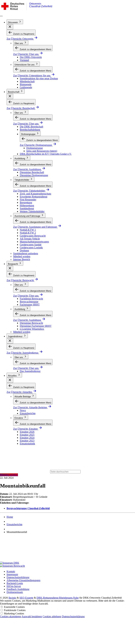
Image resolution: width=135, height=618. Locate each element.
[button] (10, 27)
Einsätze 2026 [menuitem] (27, 431)
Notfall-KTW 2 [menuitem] (28, 232)
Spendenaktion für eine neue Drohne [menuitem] (39, 78)
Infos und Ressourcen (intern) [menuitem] (41, 151)
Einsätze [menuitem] (19, 418)
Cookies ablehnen (52, 616)
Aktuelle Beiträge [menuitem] (22, 396)
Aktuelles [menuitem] (12, 375)
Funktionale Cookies (15, 610)
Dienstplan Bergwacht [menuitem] (31, 323)
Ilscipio (12, 597)
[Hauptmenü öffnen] (1, 16)
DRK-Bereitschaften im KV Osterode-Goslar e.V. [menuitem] (46, 153)
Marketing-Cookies (14, 613)
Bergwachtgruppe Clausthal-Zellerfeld (28, 508)
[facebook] (67, 548)
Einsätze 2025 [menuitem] (27, 434)
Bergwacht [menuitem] (13, 264)
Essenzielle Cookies (14, 607)
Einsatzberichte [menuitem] (28, 413)
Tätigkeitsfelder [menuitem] (22, 180)
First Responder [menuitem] (28, 199)
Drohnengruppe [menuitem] (28, 134)
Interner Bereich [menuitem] (21, 259)
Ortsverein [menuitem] (13, 22)
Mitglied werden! (9, 474)
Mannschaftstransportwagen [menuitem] (34, 241)
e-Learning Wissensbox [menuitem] (32, 328)
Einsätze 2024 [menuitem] (27, 437)
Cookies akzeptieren (10, 616)
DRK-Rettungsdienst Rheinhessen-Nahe (58, 597)
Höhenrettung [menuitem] (27, 205)
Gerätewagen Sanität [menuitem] (30, 244)
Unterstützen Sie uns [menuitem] (24, 64)
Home (10, 516)
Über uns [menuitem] (19, 43)
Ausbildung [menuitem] (20, 158)
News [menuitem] (23, 410)
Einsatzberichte (14, 524)
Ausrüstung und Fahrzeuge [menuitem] (27, 216)
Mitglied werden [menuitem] (21, 256)
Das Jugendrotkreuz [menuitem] (30, 371)
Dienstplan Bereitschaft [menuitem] (32, 172)
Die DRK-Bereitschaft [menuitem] (31, 126)
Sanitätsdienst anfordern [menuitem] (25, 253)
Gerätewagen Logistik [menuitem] (31, 247)
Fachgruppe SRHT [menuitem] (30, 304)
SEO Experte (26, 597)
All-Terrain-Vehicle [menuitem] (30, 238)
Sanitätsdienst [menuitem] (27, 208)
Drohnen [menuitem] (24, 250)
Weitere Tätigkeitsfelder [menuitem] (32, 211)
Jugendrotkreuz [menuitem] (15, 336)
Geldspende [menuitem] (26, 87)
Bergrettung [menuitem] (26, 202)
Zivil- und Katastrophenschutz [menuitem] (35, 193)
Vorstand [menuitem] (24, 60)
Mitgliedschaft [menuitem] (27, 81)
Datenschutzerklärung (73, 616)
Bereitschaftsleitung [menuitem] (30, 129)
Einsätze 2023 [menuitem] (27, 440)
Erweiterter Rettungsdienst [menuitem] (33, 196)
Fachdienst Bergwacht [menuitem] (31, 298)
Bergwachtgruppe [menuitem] (29, 301)
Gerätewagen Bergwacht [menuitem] (33, 235)
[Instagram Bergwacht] (67, 565)
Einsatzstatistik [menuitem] (27, 443)
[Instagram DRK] (67, 562)
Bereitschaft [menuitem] (14, 92)
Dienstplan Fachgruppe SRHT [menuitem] (36, 326)
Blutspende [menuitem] (25, 84)
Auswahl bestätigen (32, 616)
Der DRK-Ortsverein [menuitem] (31, 57)
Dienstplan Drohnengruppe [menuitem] (34, 175)
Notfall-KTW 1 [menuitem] (28, 229)
